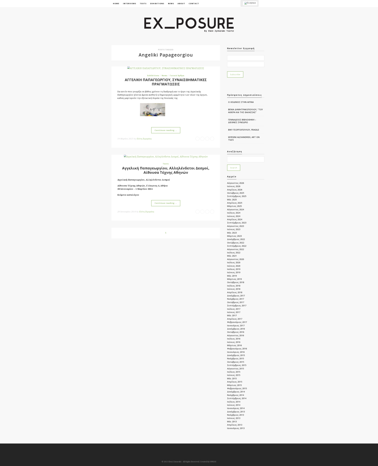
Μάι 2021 (232, 255)
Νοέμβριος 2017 (235, 298)
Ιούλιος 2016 (233, 338)
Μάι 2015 (232, 378)
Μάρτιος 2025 (234, 206)
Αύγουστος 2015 (235, 368)
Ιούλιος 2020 (233, 262)
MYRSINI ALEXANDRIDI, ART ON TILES (244, 138)
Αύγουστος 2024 (235, 209)
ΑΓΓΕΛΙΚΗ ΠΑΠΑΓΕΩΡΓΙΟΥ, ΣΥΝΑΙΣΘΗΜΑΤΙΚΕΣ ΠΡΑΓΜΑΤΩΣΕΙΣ (166, 81)
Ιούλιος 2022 (233, 252)
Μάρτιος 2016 (234, 345)
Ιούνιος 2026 (233, 186)
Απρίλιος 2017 (234, 318)
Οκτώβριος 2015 (235, 361)
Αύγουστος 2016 (235, 335)
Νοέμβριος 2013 (235, 414)
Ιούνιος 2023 (233, 229)
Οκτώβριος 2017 (235, 302)
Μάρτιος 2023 (234, 236)
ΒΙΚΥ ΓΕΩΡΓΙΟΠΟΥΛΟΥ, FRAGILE (243, 129)
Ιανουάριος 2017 (236, 325)
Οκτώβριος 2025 (235, 192)
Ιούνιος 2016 (233, 342)
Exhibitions (157, 3)
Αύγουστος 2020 (235, 259)
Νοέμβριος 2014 (235, 395)
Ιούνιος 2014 (233, 405)
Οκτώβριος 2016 (235, 332)
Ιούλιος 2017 (233, 309)
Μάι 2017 (232, 315)
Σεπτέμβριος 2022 (236, 245)
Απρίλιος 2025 (234, 202)
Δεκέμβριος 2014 (236, 391)
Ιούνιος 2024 (233, 216)
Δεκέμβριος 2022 (236, 239)
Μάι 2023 (232, 232)
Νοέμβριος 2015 (235, 358)
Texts (143, 3)
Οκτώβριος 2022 (235, 242)
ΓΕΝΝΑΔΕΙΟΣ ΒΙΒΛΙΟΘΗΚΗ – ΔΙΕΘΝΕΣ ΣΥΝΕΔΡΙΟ (242, 121)
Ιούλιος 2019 (233, 269)
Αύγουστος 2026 (235, 183)
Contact (194, 3)
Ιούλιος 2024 (233, 212)
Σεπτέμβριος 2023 (236, 222)
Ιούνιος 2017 (233, 312)
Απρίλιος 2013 (234, 424)
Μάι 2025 (232, 199)
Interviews (129, 3)
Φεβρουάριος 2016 (237, 348)
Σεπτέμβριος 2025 (236, 196)
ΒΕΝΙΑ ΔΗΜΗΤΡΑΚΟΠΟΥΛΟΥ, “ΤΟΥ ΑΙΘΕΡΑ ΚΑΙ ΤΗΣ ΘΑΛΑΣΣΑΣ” (245, 111)
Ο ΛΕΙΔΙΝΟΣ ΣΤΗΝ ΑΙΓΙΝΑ (241, 102)
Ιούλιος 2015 (233, 371)
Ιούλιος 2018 (233, 285)
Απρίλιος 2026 (234, 189)
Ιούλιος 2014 (233, 401)
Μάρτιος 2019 (234, 279)
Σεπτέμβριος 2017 (236, 305)
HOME (116, 3)
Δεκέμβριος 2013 (236, 411)
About (181, 3)
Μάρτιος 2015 (234, 385)
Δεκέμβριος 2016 (236, 328)
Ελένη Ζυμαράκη (144, 138)
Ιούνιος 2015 (233, 375)
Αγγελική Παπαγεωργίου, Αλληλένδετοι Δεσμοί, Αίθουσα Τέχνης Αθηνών (165, 170)
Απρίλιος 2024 (234, 219)
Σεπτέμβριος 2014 (236, 398)
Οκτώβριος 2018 (235, 282)
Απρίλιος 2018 (234, 292)
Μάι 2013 (232, 421)
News (171, 3)
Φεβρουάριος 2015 (237, 388)
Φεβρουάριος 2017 (237, 322)
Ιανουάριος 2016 (236, 352)
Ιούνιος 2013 (233, 418)
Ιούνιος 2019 (233, 272)
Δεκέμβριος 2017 (236, 295)
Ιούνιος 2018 (233, 289)
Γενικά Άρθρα (177, 75)
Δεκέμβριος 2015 (236, 355)
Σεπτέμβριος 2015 (236, 365)
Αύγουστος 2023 (235, 226)
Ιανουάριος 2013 (236, 428)
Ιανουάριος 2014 (236, 408)
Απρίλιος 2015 (234, 381)
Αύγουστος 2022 (235, 249)
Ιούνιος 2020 (233, 265)
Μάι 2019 (232, 275)
